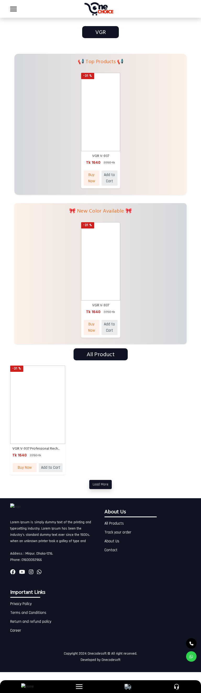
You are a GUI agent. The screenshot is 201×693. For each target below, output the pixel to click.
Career (15, 630)
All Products (114, 523)
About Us (111, 541)
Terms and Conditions (28, 612)
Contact (111, 550)
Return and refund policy (30, 621)
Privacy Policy (21, 603)
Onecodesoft (111, 659)
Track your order (117, 532)
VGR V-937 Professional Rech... (35, 448)
